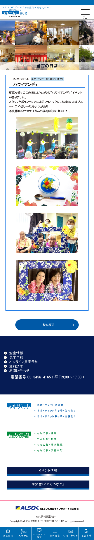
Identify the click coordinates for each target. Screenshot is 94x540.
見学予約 (16, 357)
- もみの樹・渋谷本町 (48, 450)
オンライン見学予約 (23, 362)
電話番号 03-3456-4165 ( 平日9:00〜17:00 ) (47, 377)
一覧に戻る (47, 324)
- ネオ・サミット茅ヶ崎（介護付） (55, 416)
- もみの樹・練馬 (45, 433)
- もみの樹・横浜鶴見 (48, 444)
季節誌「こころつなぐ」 (48, 484)
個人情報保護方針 (46, 516)
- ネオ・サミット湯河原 (49, 405)
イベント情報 (48, 470)
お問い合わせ (19, 370)
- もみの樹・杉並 (45, 439)
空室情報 (16, 353)
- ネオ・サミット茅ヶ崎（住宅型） (55, 410)
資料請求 (16, 366)
